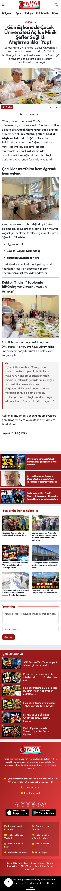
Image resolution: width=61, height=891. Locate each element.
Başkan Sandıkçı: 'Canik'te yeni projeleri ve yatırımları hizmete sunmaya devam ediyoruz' (44, 536)
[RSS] (43, 804)
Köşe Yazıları (30, 869)
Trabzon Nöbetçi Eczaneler (13, 828)
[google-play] (43, 813)
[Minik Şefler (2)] (30, 316)
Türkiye (29, 13)
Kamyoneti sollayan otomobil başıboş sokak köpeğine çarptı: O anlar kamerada (15, 592)
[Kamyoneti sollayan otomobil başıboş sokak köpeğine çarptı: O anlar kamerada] (15, 580)
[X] (23, 804)
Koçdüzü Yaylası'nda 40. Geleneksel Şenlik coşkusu (14, 534)
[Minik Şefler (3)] (30, 198)
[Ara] (56, 5)
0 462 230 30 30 (32, 787)
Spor (18, 13)
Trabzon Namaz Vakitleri (13, 836)
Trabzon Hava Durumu (40, 828)
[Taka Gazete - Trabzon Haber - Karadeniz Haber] (29, 4)
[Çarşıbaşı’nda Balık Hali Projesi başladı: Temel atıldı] (45, 580)
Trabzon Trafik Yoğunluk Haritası (40, 836)
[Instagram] (28, 804)
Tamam (30, 888)
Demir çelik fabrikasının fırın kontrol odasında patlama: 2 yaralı (45, 565)
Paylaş (9, 107)
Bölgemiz (7, 13)
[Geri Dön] (8, 882)
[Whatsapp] (38, 804)
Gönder (8, 637)
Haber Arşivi (41, 852)
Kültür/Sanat (26, 866)
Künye (9, 863)
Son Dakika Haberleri (17, 852)
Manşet (37, 866)
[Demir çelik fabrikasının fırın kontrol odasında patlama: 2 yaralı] (45, 552)
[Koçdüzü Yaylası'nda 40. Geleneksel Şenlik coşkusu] (15, 522)
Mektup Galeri (12, 866)
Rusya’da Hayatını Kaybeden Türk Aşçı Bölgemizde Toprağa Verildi (15, 565)
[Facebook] (17, 804)
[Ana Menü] (3, 4)
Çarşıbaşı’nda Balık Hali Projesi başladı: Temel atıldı (44, 591)
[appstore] (17, 813)
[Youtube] (33, 804)
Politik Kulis (42, 13)
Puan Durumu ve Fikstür (13, 845)
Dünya (55, 13)
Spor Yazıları (48, 866)
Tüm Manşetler (42, 843)
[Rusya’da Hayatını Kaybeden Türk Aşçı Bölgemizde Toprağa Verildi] (15, 552)
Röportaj (50, 863)
